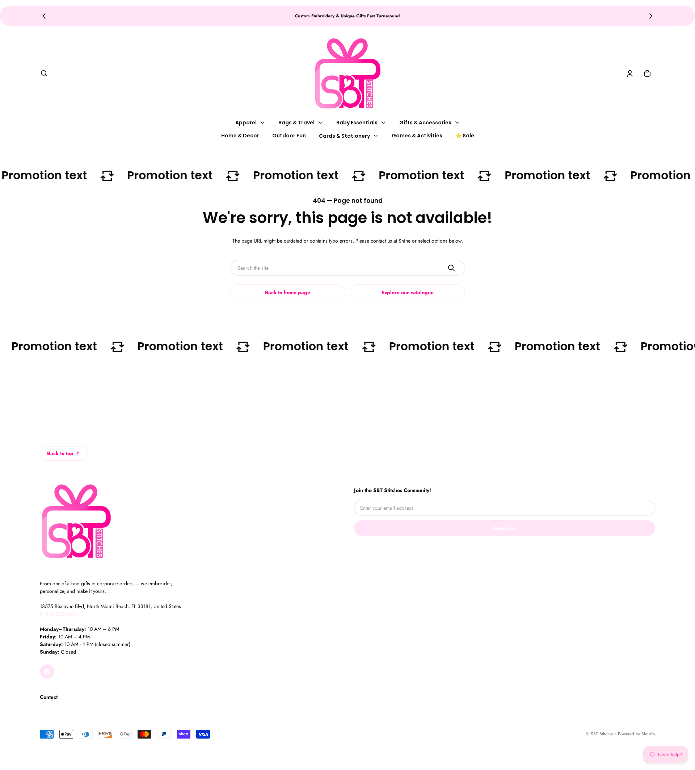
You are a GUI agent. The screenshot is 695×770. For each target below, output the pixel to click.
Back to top (60, 453)
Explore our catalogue (408, 292)
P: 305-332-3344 (58, 613)
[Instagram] (47, 671)
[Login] (630, 73)
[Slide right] (651, 16)
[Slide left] (44, 16)
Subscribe (505, 528)
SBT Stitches (602, 734)
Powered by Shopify (636, 734)
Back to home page (287, 292)
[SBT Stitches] (347, 74)
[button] (44, 73)
